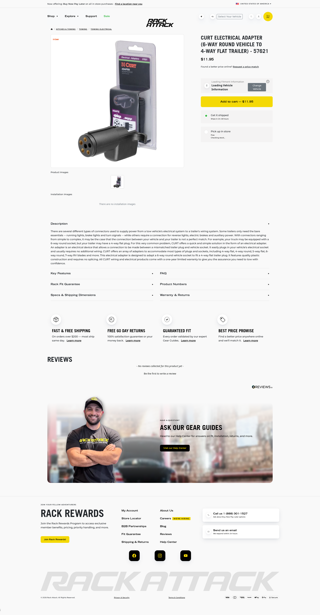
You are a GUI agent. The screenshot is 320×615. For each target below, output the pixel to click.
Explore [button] (70, 16)
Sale (107, 16)
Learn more (74, 340)
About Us (166, 511)
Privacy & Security (122, 598)
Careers (165, 518)
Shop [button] (51, 16)
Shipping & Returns (135, 542)
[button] (160, 373)
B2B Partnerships (134, 526)
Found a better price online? (230, 66)
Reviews (166, 534)
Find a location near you (128, 4)
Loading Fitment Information (228, 81)
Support (91, 16)
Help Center (168, 542)
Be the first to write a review (160, 373)
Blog (163, 526)
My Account (130, 511)
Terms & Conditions (176, 598)
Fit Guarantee (131, 534)
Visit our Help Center (174, 448)
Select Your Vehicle (229, 16)
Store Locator (131, 518)
